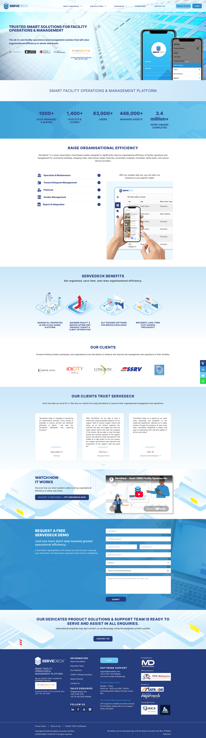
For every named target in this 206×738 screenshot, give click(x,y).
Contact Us (159, 6)
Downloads (140, 6)
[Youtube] (84, 709)
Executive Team (77, 666)
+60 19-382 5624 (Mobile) (80, 697)
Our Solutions (96, 6)
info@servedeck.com (78, 692)
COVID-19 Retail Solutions (81, 674)
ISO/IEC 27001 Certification (75, 726)
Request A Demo (183, 6)
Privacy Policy (40, 726)
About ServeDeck (71, 6)
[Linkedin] (72, 709)
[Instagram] (90, 709)
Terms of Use (55, 726)
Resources (119, 6)
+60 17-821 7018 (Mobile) (110, 674)
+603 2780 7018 (77, 694)
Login (197, 6)
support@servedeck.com (110, 671)
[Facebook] (78, 709)
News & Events (76, 679)
